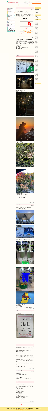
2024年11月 (36, 38)
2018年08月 (36, 78)
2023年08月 (36, 43)
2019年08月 (36, 70)
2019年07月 (36, 71)
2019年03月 (36, 74)
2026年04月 (36, 24)
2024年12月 (36, 37)
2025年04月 (36, 34)
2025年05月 (36, 33)
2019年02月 (36, 75)
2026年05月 (36, 23)
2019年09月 (36, 69)
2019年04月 (36, 73)
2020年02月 (36, 65)
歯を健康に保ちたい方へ (30, 408)
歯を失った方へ (20, 408)
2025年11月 (36, 28)
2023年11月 (36, 41)
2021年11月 (36, 55)
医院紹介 (14, 408)
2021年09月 (36, 56)
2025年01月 (36, 36)
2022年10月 (36, 47)
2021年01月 (36, 61)
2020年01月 (36, 66)
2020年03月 (36, 64)
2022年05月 (36, 51)
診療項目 (17, 408)
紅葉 (18, 55)
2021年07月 (36, 57)
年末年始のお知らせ (20, 370)
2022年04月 (36, 52)
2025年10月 (36, 29)
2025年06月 (36, 32)
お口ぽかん (18, 381)
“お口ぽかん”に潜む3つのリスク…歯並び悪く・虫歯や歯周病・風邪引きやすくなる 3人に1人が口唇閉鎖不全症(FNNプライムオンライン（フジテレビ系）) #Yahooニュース (25, 387)
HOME (8, 408)
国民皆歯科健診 (37, 9)
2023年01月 (36, 46)
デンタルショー (19, 204)
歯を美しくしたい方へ (24, 408)
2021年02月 (36, 60)
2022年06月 (36, 50)
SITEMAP (39, 408)
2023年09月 (36, 42)
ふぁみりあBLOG (36, 408)
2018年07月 (36, 79)
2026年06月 (36, 22)
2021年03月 (36, 59)
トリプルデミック (37, 12)
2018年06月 (36, 80)
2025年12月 (36, 27)
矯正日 (18, 310)
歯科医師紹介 (11, 408)
